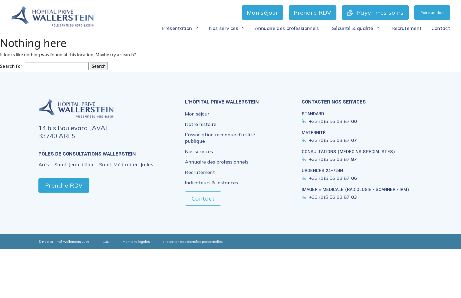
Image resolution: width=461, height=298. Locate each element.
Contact (203, 198)
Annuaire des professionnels (216, 162)
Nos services (199, 151)
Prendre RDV (64, 185)
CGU (105, 242)
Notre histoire (200, 124)
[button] (180, 28)
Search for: (12, 66)
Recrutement (200, 172)
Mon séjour (197, 114)
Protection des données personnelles (193, 242)
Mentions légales (136, 242)
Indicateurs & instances (211, 183)
